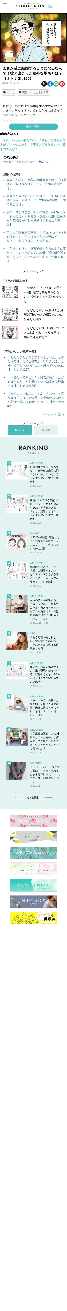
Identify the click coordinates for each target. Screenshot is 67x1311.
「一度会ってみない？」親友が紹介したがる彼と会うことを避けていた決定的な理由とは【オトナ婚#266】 (35, 381)
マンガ (10, 92)
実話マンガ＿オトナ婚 (35, 92)
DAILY (20, 430)
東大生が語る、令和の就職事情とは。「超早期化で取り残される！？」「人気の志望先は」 (36, 184)
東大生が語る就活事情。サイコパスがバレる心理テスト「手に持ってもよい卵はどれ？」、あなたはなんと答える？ (36, 236)
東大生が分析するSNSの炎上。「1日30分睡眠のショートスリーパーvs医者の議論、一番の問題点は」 (36, 200)
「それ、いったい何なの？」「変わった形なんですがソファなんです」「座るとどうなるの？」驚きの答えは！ (33, 145)
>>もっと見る (53, 414)
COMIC (46, 430)
